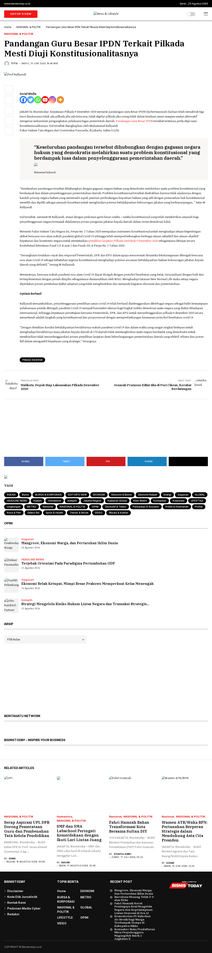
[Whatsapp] (37, 99)
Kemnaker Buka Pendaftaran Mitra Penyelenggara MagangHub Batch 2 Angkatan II (134, 934)
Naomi (65, 862)
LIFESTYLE (197, 500)
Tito (14, 63)
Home (7, 27)
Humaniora (54, 500)
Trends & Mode (79, 512)
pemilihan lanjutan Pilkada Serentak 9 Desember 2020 (123, 241)
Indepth (72, 500)
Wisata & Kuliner (118, 512)
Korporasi (178, 500)
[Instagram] (52, 99)
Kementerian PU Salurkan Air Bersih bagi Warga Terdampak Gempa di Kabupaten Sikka (132, 921)
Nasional (48, 506)
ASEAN (11, 494)
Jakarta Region (92, 500)
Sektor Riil (33, 512)
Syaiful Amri (122, 854)
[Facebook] (23, 99)
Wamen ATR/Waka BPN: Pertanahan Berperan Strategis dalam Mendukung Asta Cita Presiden (185, 831)
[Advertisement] (106, 428)
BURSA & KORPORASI (48, 494)
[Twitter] (30, 99)
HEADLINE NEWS (17, 500)
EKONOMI (99, 494)
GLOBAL (200, 494)
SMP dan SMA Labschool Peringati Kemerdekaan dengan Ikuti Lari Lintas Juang (79, 833)
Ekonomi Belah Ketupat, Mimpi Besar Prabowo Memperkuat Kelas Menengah (87, 584)
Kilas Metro (140, 500)
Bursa (25, 494)
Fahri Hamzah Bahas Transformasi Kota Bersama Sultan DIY (129, 827)
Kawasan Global (117, 500)
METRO (31, 506)
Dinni (12, 858)
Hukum (37, 500)
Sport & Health (54, 512)
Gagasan (183, 494)
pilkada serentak (32, 359)
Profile (199, 506)
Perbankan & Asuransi (146, 506)
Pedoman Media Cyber (24, 908)
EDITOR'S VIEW (77, 494)
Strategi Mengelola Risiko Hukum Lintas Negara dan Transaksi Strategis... (85, 604)
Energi (167, 494)
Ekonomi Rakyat (147, 494)
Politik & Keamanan (176, 506)
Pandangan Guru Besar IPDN (134, 121)
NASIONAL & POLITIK (28, 27)
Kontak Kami (16, 902)
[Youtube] (45, 99)
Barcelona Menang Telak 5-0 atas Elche (134, 898)
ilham (170, 863)
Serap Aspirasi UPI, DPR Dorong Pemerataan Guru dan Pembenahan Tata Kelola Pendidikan (26, 829)
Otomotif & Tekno (115, 506)
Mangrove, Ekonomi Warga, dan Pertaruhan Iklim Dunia (69, 543)
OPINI (95, 506)
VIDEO (98, 512)
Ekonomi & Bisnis (121, 494)
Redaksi (13, 914)
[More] (60, 99)
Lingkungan (13, 506)
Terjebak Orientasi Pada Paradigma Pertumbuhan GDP (68, 563)
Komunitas (159, 500)
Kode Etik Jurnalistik (22, 897)
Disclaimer (15, 891)
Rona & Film (14, 512)
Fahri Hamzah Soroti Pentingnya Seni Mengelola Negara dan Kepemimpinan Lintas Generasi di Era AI (133, 908)
